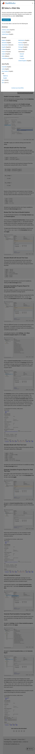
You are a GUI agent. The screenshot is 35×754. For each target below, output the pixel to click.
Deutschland (5, 45)
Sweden (20, 49)
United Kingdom (22, 60)
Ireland (3, 54)
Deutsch (22, 54)
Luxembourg (5, 58)
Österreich (21, 45)
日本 (3, 80)
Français (22, 58)
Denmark (4, 42)
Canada (4, 32)
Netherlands (21, 40)
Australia (4, 66)
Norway (20, 42)
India (3, 69)
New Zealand (5, 71)
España (4, 47)
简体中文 (5, 75)
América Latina (5, 29)
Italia (3, 56)
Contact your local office (17, 88)
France (3, 51)
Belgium (4, 40)
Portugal (20, 47)
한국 (3, 82)
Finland (4, 49)
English (21, 56)
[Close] (33, 3)
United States (5, 34)
